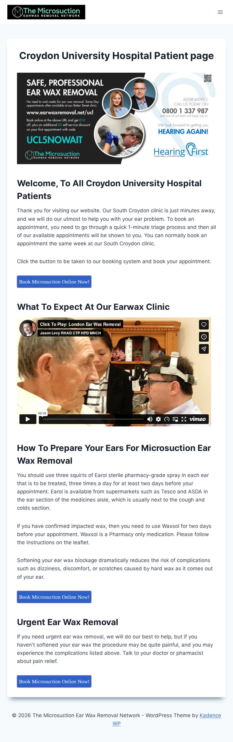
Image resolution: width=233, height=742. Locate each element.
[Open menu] (220, 12)
